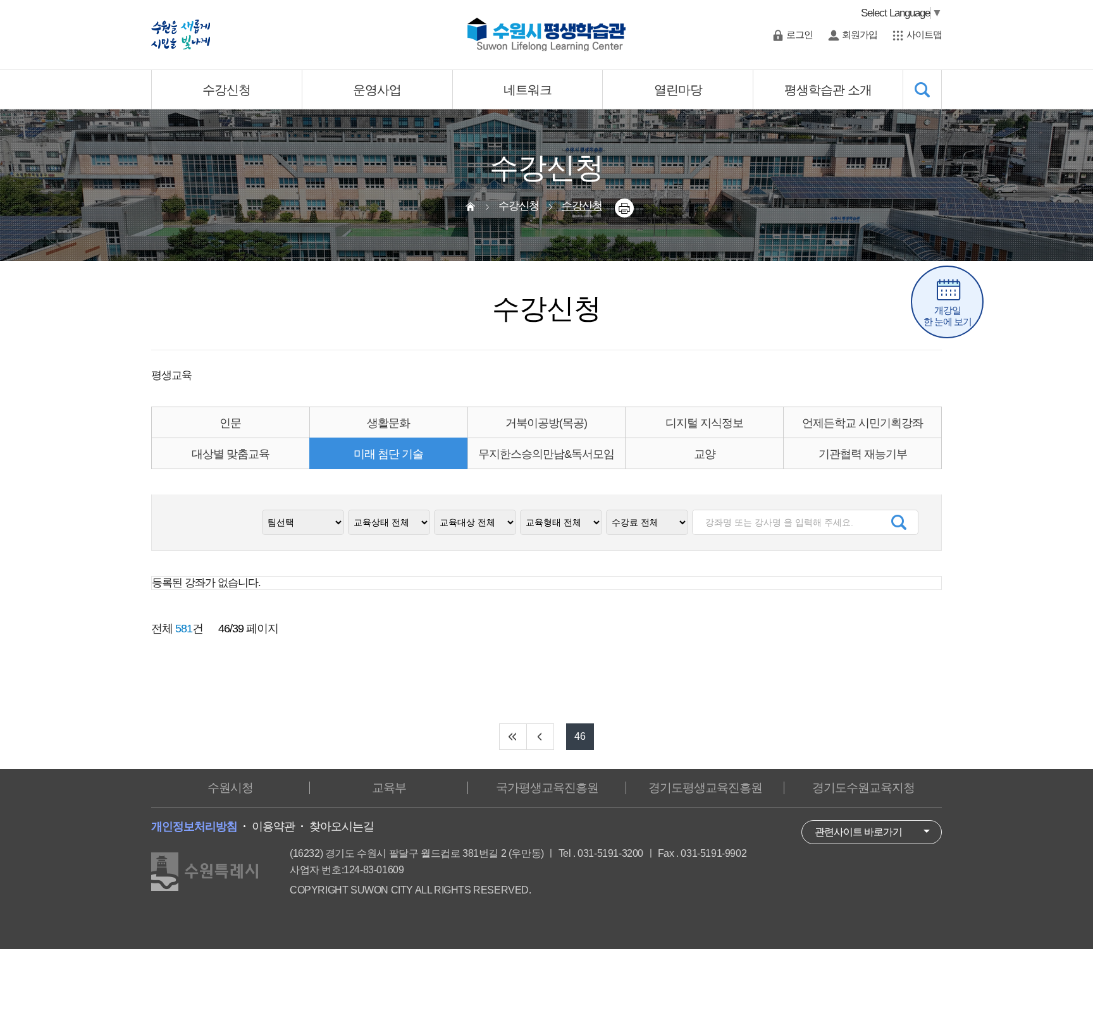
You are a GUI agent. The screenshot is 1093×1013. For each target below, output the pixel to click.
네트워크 (527, 90)
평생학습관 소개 (828, 90)
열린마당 (678, 90)
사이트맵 (924, 34)
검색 (899, 522)
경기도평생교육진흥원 (705, 788)
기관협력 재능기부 (862, 454)
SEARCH (922, 89)
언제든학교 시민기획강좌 (862, 423)
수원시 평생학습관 (546, 35)
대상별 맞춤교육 (230, 454)
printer (624, 208)
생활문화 (388, 423)
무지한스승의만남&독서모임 (546, 454)
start (513, 736)
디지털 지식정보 (704, 423)
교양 (704, 454)
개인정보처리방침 (194, 826)
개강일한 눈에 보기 (947, 316)
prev (540, 736)
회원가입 (859, 34)
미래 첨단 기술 (388, 454)
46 (580, 736)
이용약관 (273, 826)
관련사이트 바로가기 (858, 831)
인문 (230, 423)
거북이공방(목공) (546, 423)
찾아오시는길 (341, 826)
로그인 (799, 34)
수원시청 (230, 788)
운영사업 (377, 90)
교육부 (389, 788)
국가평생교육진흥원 (547, 788)
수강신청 (226, 90)
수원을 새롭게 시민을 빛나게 (180, 35)
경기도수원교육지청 (863, 788)
